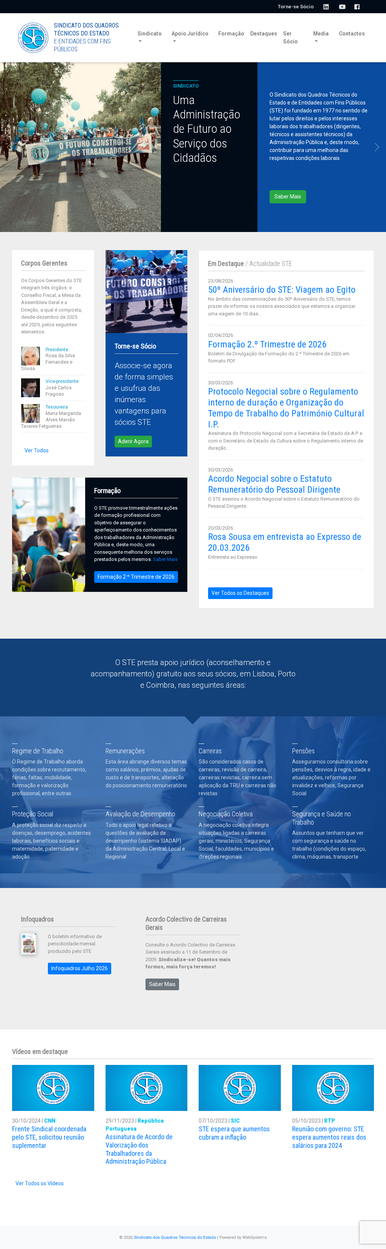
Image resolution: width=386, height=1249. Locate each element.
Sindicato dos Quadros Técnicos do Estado (175, 1237)
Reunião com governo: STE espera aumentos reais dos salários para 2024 (329, 1137)
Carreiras (210, 751)
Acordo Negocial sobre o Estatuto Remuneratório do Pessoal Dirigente (274, 484)
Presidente (57, 349)
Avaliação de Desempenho (140, 814)
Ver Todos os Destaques (240, 593)
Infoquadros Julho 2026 (79, 968)
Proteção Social (32, 814)
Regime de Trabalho (37, 751)
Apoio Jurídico (190, 34)
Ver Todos (37, 450)
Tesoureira (57, 407)
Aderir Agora (133, 441)
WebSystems (254, 1237)
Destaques (263, 34)
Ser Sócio (290, 38)
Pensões (303, 751)
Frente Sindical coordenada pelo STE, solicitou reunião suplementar (49, 1137)
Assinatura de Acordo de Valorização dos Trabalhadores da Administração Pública (139, 1149)
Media (321, 34)
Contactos (352, 34)
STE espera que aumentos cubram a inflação (234, 1133)
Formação (231, 34)
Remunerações (125, 751)
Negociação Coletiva (226, 814)
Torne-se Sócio (296, 6)
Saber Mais (287, 197)
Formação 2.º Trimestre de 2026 (136, 577)
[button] (9, 147)
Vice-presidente (62, 381)
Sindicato (150, 34)
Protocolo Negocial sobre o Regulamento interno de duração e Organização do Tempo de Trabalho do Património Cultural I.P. (286, 407)
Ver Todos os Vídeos (39, 1183)
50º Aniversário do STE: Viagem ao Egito (281, 289)
